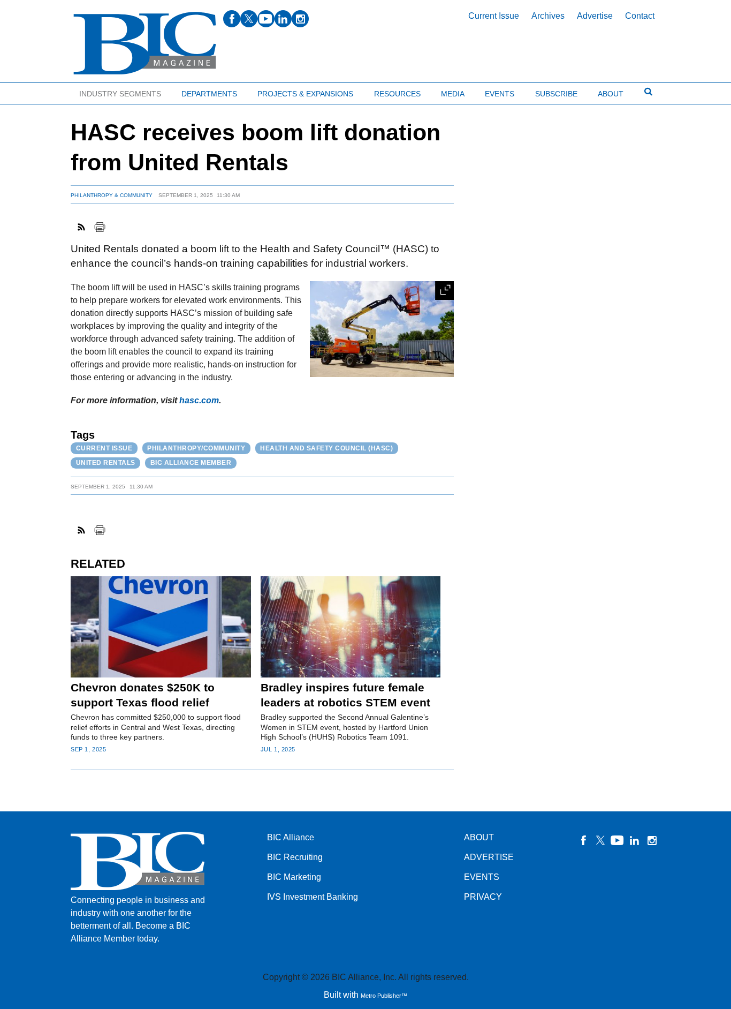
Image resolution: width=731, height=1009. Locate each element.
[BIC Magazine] (144, 43)
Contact (639, 15)
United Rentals (105, 462)
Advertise (595, 15)
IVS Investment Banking (312, 896)
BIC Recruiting (295, 857)
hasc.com (199, 400)
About (610, 93)
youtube (266, 18)
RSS (81, 227)
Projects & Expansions (305, 93)
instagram (300, 18)
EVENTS (481, 877)
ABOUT (479, 837)
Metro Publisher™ (384, 995)
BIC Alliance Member (191, 462)
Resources (397, 93)
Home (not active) (32, 91)
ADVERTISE (489, 857)
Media (453, 93)
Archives (548, 15)
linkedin (283, 18)
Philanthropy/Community (196, 448)
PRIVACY (483, 896)
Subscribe (556, 93)
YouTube (617, 840)
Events (499, 93)
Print (99, 227)
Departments (209, 93)
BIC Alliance (290, 837)
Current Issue (493, 15)
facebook (231, 18)
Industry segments (120, 93)
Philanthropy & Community (112, 195)
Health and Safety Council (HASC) (326, 448)
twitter (248, 18)
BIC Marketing (294, 877)
